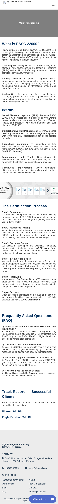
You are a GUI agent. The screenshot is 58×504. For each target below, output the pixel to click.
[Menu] (53, 5)
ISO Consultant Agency (13, 480)
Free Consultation (37, 484)
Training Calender (37, 492)
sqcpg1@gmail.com (37, 468)
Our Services (8, 484)
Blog (4, 488)
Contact (32, 488)
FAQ (4, 492)
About (32, 480)
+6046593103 (12, 468)
